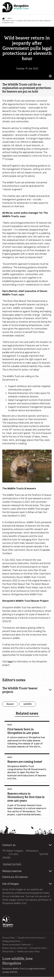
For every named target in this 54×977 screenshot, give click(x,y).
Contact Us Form (12, 864)
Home (3, 18)
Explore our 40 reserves (15, 876)
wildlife (27, 704)
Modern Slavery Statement (14, 948)
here (10, 661)
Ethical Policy (8, 951)
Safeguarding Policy (11, 941)
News (9, 18)
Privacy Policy (8, 938)
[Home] (15, 7)
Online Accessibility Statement (16, 944)
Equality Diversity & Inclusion (31, 938)
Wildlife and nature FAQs (28, 951)
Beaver (10, 704)
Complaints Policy (38, 948)
